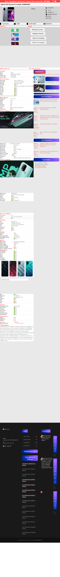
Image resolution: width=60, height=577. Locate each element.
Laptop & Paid (30, 1)
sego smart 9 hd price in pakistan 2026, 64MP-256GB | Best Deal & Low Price (55, 471)
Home (7, 1)
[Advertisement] (36, 56)
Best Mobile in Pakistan (40, 166)
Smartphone (13, 1)
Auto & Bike (39, 1)
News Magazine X (38, 540)
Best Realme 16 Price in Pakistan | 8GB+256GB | (55, 444)
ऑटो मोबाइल (47, 1)
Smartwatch (21, 1)
